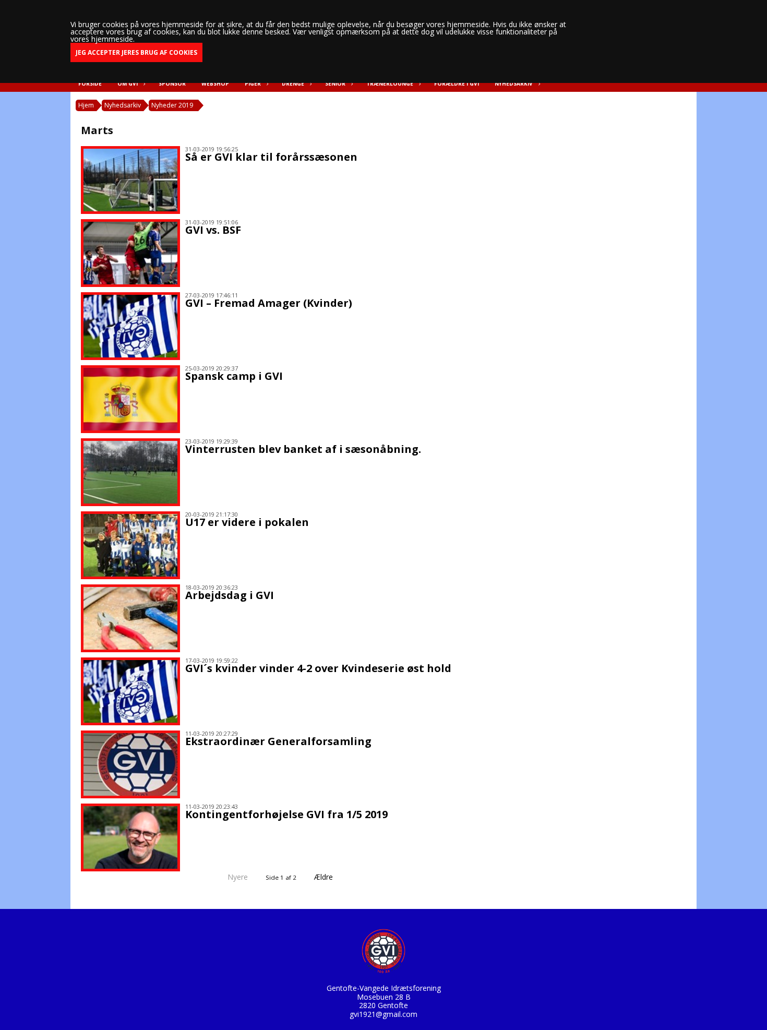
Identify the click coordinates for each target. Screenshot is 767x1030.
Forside (90, 83)
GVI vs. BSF (213, 230)
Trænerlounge (389, 83)
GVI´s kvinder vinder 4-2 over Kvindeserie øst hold (318, 668)
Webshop (215, 83)
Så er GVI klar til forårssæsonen (271, 157)
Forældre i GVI (456, 83)
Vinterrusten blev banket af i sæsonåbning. (303, 449)
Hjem (86, 105)
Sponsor (172, 83)
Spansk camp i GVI (234, 376)
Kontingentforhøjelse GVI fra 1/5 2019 (286, 814)
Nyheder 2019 (172, 105)
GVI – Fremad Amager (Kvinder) (268, 303)
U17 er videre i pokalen (247, 522)
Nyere (237, 877)
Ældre (324, 877)
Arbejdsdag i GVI (229, 595)
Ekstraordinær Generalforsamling (278, 741)
